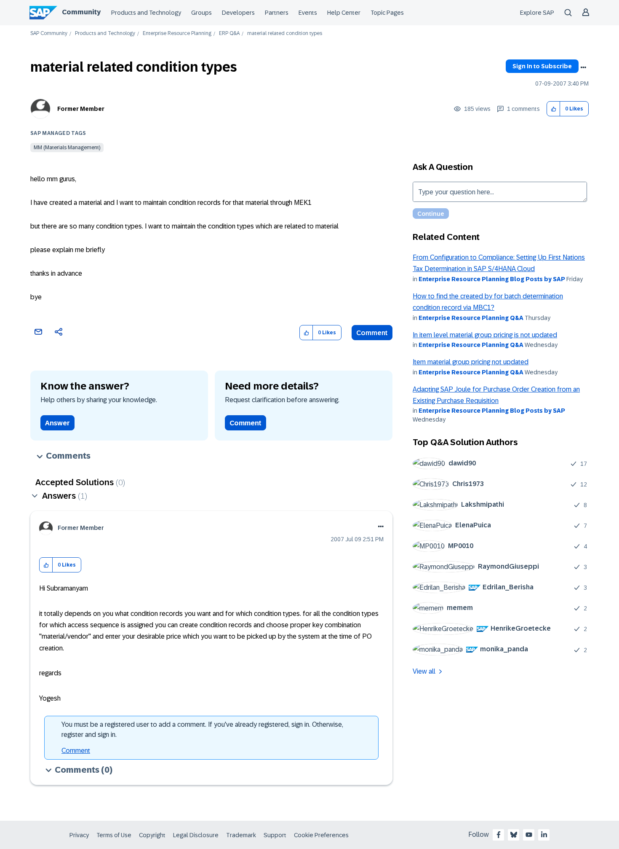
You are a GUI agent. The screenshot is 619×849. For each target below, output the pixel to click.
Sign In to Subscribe (542, 66)
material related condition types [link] (284, 33)
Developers (238, 12)
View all (424, 671)
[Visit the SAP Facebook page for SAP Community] (498, 834)
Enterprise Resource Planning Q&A (471, 317)
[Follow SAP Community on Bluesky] (513, 834)
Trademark (241, 835)
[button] (553, 109)
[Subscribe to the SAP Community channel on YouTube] (529, 834)
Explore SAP (537, 12)
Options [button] (583, 67)
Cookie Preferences (321, 835)
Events (308, 12)
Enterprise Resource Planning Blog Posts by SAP (492, 279)
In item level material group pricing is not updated (485, 335)
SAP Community (48, 33)
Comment (372, 332)
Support (275, 835)
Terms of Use (113, 835)
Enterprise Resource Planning (177, 33)
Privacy (79, 835)
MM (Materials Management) (67, 147)
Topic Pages (387, 12)
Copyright (152, 835)
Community (81, 12)
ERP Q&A (229, 33)
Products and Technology (146, 12)
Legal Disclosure (196, 835)
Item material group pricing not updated (470, 361)
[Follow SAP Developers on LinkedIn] (544, 834)
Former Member (80, 108)
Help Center (343, 12)
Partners (276, 12)
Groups (201, 12)
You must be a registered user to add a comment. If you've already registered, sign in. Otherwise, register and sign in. (202, 729)
